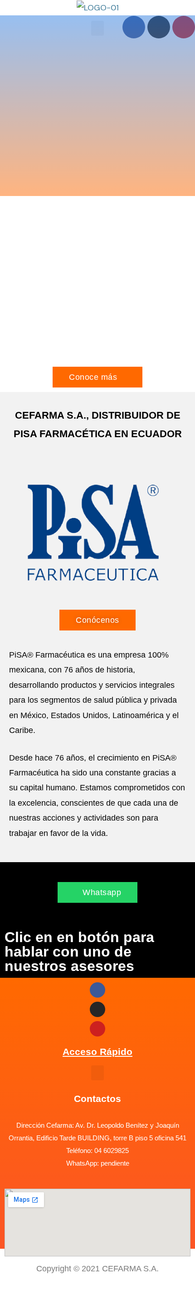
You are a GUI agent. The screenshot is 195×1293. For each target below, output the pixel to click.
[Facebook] (97, 990)
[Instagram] (97, 1009)
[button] (97, 1072)
